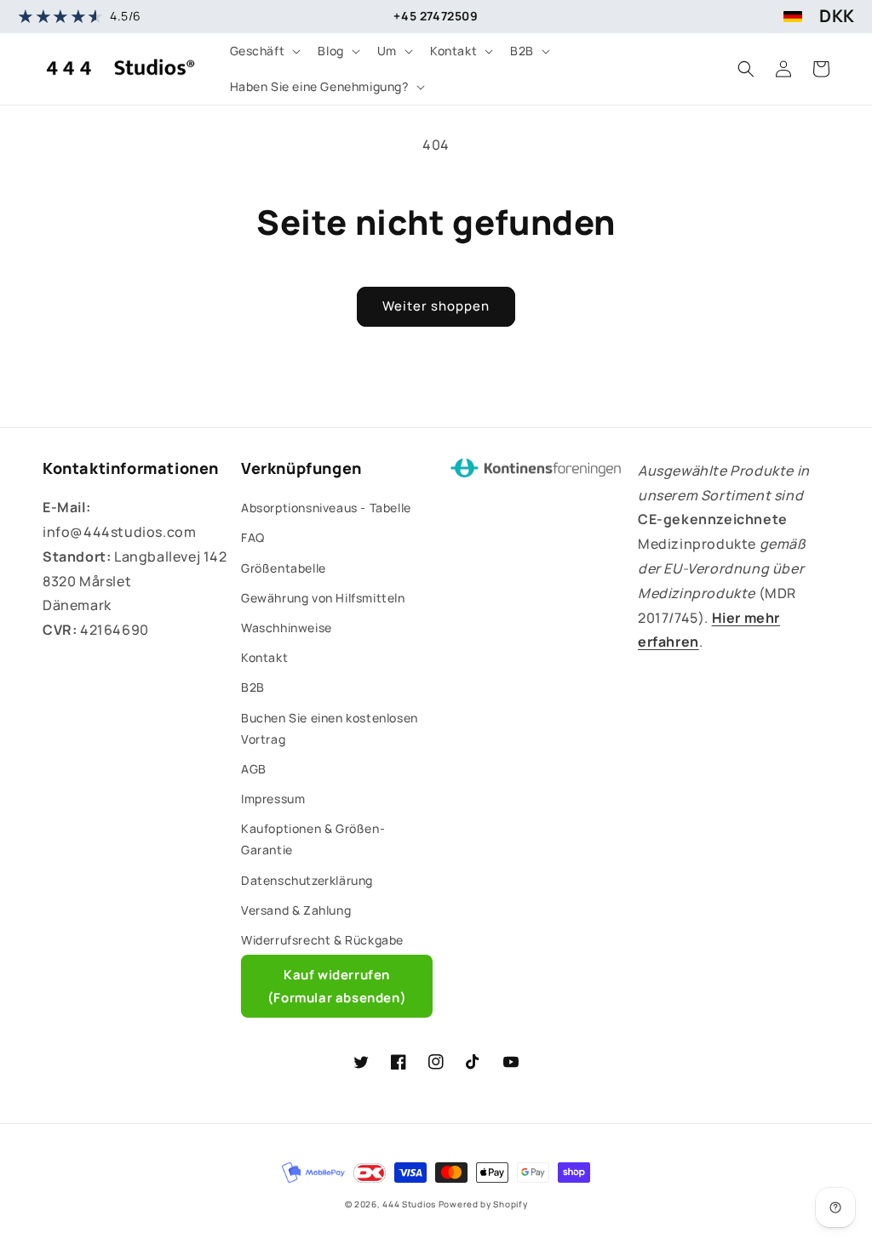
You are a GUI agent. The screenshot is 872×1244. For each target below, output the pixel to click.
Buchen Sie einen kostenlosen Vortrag (329, 728)
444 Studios (409, 1204)
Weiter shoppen (436, 306)
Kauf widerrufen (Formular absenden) (336, 986)
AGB (254, 769)
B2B (253, 687)
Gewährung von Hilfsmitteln (323, 598)
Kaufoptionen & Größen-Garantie (313, 839)
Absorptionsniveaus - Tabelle (326, 507)
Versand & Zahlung (296, 910)
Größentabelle (283, 568)
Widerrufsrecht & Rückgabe (322, 940)
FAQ (253, 537)
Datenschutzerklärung (307, 880)
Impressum (273, 798)
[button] (264, 51)
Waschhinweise (286, 627)
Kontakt (264, 657)
